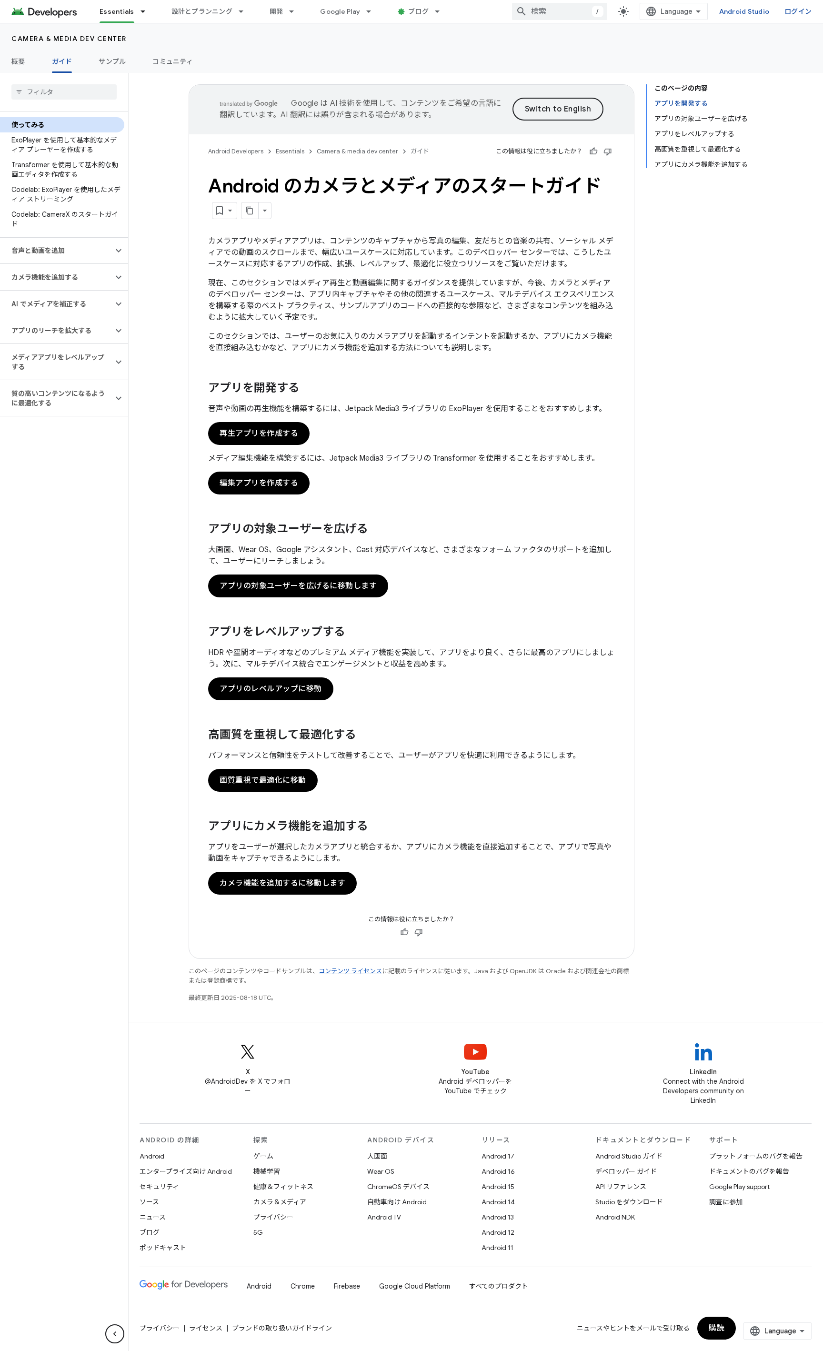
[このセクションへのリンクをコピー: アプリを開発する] (309, 388)
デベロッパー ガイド (626, 1171)
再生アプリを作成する (259, 433)
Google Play (340, 11)
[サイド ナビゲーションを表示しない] (114, 1333)
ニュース (153, 1217)
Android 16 (498, 1171)
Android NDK (615, 1217)
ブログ (418, 11)
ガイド (62, 61)
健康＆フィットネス (283, 1186)
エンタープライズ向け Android (186, 1171)
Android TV (384, 1217)
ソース (149, 1202)
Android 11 (497, 1247)
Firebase (347, 1286)
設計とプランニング (201, 11)
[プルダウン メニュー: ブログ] (441, 11)
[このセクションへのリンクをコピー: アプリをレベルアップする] (354, 632)
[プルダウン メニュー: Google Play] (373, 11)
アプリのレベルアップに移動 (271, 689)
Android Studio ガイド (628, 1156)
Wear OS (380, 1171)
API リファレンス (620, 1186)
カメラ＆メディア (279, 1202)
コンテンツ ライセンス (350, 971)
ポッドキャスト (163, 1247)
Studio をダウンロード (629, 1202)
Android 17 (498, 1156)
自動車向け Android (397, 1202)
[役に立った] (593, 151)
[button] (56, 250)
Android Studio (744, 11)
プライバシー (273, 1217)
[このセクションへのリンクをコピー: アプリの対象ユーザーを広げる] (377, 529)
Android (152, 1156)
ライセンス (205, 1328)
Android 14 (498, 1202)
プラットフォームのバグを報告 (756, 1156)
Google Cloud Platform (414, 1286)
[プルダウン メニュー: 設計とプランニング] (245, 11)
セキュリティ (159, 1186)
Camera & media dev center (69, 38)
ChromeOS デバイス (398, 1186)
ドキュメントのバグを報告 (749, 1171)
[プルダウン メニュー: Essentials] (147, 11)
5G (258, 1232)
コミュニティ (172, 61)
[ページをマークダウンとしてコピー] (250, 210)
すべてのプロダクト (498, 1286)
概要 (18, 61)
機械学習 (266, 1171)
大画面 (377, 1156)
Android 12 (498, 1232)
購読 (716, 1328)
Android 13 (498, 1217)
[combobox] (559, 11)
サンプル (112, 61)
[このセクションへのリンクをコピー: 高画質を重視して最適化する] (365, 735)
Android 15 (498, 1186)
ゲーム (263, 1156)
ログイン (798, 11)
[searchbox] (64, 92)
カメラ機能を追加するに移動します (282, 883)
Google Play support (739, 1186)
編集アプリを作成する (259, 483)
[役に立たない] (608, 151)
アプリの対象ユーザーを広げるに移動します (298, 586)
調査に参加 (726, 1202)
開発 (276, 11)
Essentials (117, 11)
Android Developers (235, 151)
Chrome (303, 1286)
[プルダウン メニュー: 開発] (296, 11)
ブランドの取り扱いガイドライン (282, 1328)
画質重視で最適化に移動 (263, 780)
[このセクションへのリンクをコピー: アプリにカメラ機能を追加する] (377, 827)
